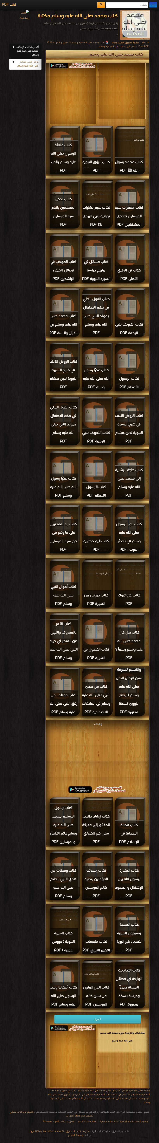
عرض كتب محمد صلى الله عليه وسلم (28, 64)
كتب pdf (59, 1121)
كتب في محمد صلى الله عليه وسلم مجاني (104, 1094)
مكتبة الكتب (141, 1121)
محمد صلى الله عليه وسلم (136, 1090)
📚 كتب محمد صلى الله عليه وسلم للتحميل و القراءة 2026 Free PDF (98, 44)
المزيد (97, 1019)
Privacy (47, 1121)
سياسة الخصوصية (109, 1121)
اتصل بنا (69, 1121)
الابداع (145, 42)
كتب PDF (9, 5)
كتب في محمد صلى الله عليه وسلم (117, 46)
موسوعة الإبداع (76, 1135)
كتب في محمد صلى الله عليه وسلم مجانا (115, 1098)
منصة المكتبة (127, 1121)
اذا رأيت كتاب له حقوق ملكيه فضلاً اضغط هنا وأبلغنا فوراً (59, 1131)
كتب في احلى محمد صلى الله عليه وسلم (99, 1090)
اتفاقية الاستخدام (86, 1121)
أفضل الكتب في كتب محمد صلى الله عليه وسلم (27, 51)
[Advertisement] (63, 95)
